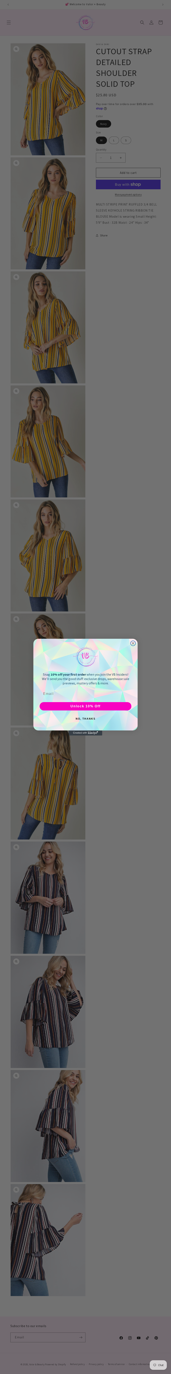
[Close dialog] (133, 643)
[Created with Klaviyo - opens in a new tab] (85, 732)
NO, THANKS (86, 718)
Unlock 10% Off (85, 706)
